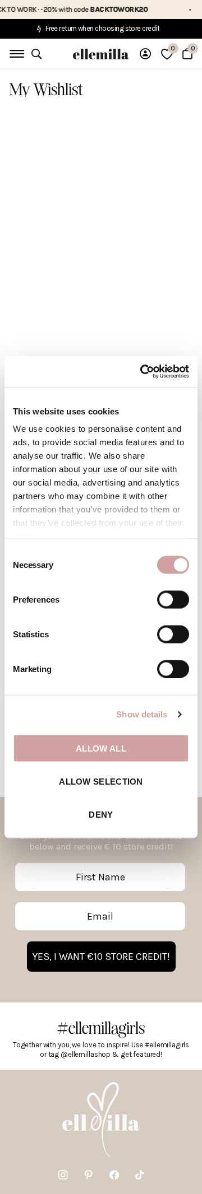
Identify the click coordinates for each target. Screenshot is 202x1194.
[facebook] (114, 1175)
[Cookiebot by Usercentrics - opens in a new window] (142, 372)
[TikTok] (139, 1175)
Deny (101, 814)
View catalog (15, 54)
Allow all (101, 748)
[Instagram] (63, 1175)
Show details (141, 714)
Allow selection (101, 781)
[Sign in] (145, 53)
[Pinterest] (89, 1175)
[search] (36, 54)
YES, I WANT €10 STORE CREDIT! (101, 956)
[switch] (173, 599)
